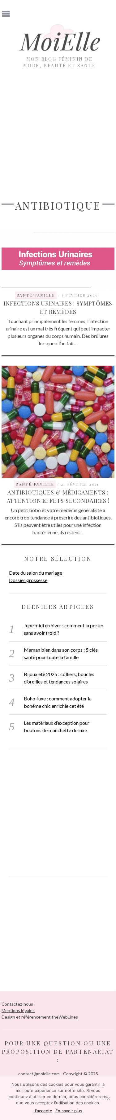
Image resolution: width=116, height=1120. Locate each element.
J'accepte (43, 1110)
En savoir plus (68, 1110)
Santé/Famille (36, 295)
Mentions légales (18, 1010)
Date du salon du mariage (35, 573)
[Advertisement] (58, 129)
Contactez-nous (17, 1004)
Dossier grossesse (28, 580)
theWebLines (65, 1016)
